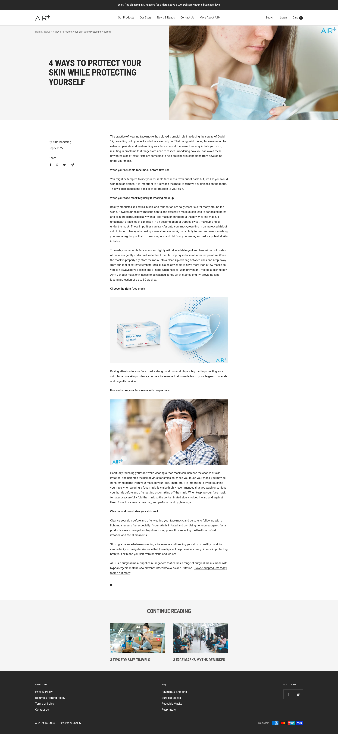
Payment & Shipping (174, 692)
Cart (297, 17)
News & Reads (166, 17)
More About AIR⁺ (210, 17)
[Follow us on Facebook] (288, 694)
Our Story (145, 17)
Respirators (169, 709)
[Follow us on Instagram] (298, 694)
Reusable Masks (172, 703)
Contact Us (187, 17)
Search (270, 17)
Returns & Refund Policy (50, 697)
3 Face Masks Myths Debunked (199, 660)
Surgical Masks (171, 697)
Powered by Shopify (70, 722)
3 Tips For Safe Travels (130, 660)
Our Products (126, 17)
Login (283, 17)
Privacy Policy (44, 692)
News (47, 31)
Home (38, 31)
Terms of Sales (44, 703)
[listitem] (50, 164)
